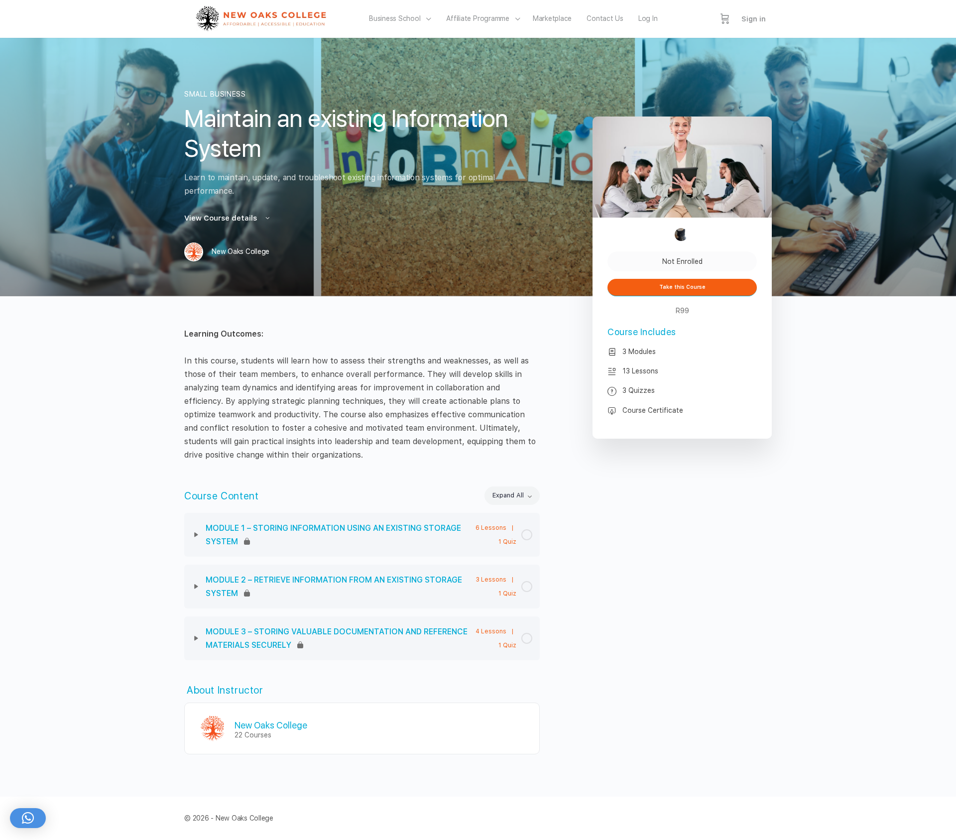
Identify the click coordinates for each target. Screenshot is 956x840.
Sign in (753, 19)
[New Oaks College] (213, 727)
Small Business (215, 94)
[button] (28, 818)
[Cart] (724, 19)
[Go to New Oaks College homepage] (264, 17)
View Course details (221, 218)
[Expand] (196, 534)
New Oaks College (271, 725)
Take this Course (682, 287)
